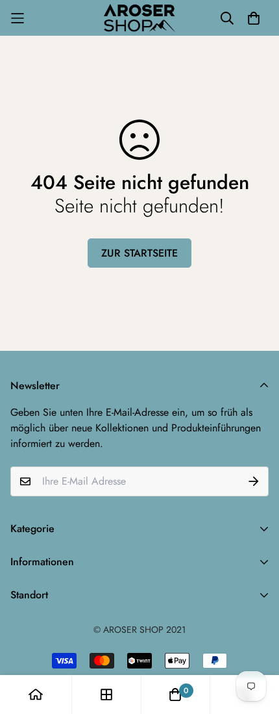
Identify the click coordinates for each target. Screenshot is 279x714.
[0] (175, 694)
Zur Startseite (139, 253)
